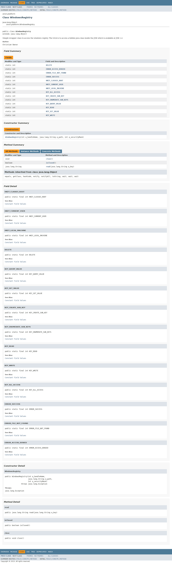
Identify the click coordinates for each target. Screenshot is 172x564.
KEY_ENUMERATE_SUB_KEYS (57, 100)
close (48, 159)
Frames (30, 7)
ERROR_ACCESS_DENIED (55, 69)
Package (13, 3)
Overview (5, 3)
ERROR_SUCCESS (52, 77)
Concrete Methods (51, 151)
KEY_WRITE (50, 115)
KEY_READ (50, 107)
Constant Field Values (15, 204)
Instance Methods (30, 151)
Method (33, 10)
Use (28, 3)
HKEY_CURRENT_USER (54, 84)
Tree (33, 3)
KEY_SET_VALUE (52, 111)
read (48, 167)
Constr (26, 10)
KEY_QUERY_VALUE (53, 104)
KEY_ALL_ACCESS (53, 92)
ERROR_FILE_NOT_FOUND (56, 73)
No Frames (38, 7)
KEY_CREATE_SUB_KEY (55, 96)
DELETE (49, 65)
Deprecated (41, 3)
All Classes (53, 7)
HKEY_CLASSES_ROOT (54, 81)
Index (50, 3)
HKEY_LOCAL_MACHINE (55, 88)
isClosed (50, 163)
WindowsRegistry (12, 137)
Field (19, 10)
